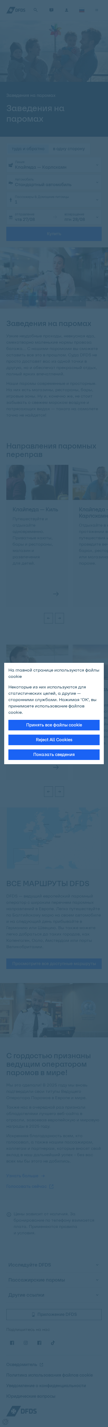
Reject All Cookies (54, 739)
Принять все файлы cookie (54, 724)
